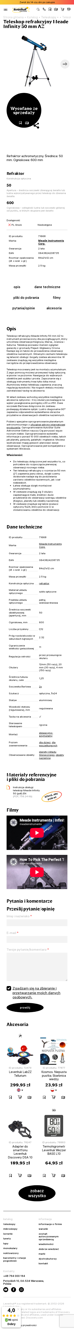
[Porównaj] (56, 9)
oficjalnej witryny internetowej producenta (36, 426)
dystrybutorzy (48, 1258)
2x (40, 686)
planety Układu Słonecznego (47, 753)
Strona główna (13, 17)
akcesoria (54, 308)
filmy (57, 298)
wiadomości (46, 1244)
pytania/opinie (23, 308)
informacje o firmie (50, 1224)
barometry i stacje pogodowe (14, 1259)
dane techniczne (47, 287)
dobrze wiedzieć (49, 1249)
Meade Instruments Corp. (51, 242)
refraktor (44, 583)
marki (42, 1253)
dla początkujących (48, 744)
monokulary (10, 1248)
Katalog (32, 17)
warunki (43, 1228)
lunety (7, 1238)
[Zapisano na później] (50, 9)
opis (17, 287)
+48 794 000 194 (14, 1276)
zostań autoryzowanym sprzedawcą (49, 1236)
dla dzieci (45, 742)
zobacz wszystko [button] (37, 1193)
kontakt (43, 1263)
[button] (44, 9)
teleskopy (9, 1224)
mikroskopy (10, 1228)
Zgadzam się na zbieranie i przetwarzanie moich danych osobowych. (36, 992)
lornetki (8, 1233)
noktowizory (11, 1253)
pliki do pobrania (26, 298)
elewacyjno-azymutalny (46, 734)
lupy (5, 1243)
